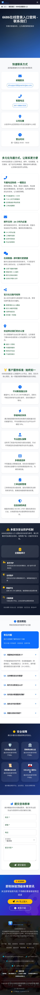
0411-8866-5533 (20, 105)
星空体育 (4, 973)
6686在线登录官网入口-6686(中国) (24, 983)
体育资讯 (22, 944)
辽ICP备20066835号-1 (19, 988)
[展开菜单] (37, 2)
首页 (5, 7)
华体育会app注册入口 (20, 976)
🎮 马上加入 (21, 901)
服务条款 (16, 948)
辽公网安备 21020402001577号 (21, 991)
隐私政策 (9, 948)
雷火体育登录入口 (12, 973)
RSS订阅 (31, 948)
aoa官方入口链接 (22, 973)
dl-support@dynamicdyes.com (20, 85)
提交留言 (21, 865)
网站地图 (23, 948)
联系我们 (36, 944)
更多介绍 (21, 908)
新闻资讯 (15, 944)
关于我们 (29, 944)
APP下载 (3, 944)
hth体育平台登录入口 (32, 973)
